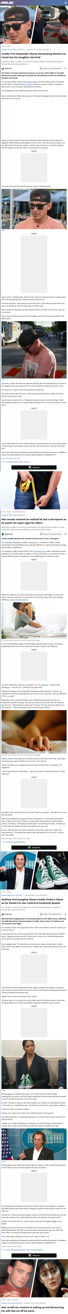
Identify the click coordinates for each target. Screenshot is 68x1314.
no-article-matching (12, 462)
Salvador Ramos (32, 82)
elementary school (25, 84)
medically (8, 542)
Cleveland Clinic (40, 551)
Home (3, 46)
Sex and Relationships (18, 842)
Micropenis (33, 542)
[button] (65, 68)
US (13, 930)
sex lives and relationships (18, 600)
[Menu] (65, 3)
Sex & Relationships (18, 512)
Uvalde (22, 927)
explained (44, 685)
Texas (8, 1250)
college (56, 691)
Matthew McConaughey (18, 1250)
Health (8, 842)
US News (26, 462)
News (9, 46)
